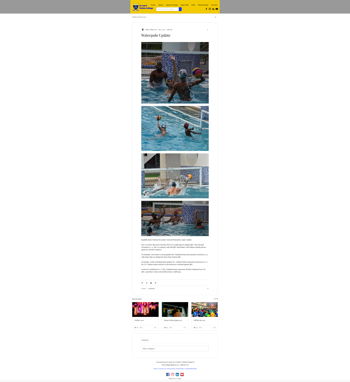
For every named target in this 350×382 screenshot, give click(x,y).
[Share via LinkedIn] (151, 283)
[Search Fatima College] (180, 9)
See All (216, 299)
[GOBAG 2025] (145, 309)
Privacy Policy (171, 368)
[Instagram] (209, 8)
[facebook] (213, 8)
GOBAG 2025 (139, 320)
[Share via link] (155, 283)
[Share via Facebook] (142, 283)
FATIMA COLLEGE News (139, 17)
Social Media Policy (191, 368)
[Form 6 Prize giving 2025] (175, 309)
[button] (215, 17)
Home (155, 368)
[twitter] (206, 8)
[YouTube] (216, 8)
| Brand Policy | (180, 368)
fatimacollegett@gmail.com (170, 365)
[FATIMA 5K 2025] (204, 309)
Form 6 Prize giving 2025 (173, 320)
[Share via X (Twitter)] (146, 283)
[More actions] (208, 29)
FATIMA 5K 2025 (199, 320)
